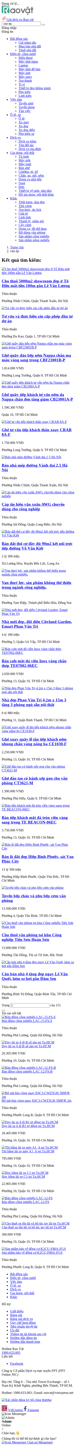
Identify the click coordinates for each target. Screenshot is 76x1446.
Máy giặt (24, 160)
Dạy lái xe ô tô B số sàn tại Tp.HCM (26, 1046)
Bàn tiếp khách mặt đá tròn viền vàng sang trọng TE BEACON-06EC (35, 819)
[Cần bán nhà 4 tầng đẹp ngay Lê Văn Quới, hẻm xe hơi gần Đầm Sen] (38, 966)
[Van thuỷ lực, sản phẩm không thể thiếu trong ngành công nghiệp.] (38, 574)
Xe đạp (23, 126)
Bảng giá (16, 1315)
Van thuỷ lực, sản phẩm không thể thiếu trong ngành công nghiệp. (36, 585)
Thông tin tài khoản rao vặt (28, 1334)
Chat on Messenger (39, 1442)
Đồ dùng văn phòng (32, 232)
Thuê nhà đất (27, 50)
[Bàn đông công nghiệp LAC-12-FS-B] (29, 1067)
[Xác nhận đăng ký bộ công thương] (27, 1400)
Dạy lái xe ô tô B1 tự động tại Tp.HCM (28, 1126)
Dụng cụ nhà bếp (30, 179)
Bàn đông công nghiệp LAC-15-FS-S (27, 1021)
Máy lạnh (25, 164)
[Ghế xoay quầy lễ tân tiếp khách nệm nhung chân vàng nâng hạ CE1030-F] (38, 731)
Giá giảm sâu (27, 42)
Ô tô (21, 118)
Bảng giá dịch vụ (21, 1319)
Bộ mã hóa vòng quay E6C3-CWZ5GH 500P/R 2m (36, 1100)
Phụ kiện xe (26, 134)
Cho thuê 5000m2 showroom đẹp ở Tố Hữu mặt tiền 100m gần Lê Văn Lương (36, 283)
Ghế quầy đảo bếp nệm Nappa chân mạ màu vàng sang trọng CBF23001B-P (36, 357)
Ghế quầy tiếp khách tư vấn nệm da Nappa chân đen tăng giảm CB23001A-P (37, 396)
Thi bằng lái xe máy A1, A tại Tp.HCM (28, 1151)
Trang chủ (17, 247)
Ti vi (22, 84)
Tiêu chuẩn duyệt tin (23, 1326)
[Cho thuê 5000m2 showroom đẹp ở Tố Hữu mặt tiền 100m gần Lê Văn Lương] (38, 273)
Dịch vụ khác (28, 141)
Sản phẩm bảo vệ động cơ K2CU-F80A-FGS (32, 1252)
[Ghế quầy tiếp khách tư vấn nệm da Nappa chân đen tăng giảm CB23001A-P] (38, 386)
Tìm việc (24, 111)
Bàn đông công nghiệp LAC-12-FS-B (27, 1071)
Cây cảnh (25, 225)
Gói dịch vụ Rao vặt (20, 19)
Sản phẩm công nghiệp (34, 236)
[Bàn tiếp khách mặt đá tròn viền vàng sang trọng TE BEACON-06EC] (38, 809)
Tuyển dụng (27, 107)
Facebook (16, 1363)
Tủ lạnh (24, 156)
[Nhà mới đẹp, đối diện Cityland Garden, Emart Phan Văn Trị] (38, 613)
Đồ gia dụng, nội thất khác (36, 194)
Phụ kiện (24, 92)
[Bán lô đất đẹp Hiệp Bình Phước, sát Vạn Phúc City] (38, 848)
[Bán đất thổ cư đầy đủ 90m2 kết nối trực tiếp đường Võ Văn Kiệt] (38, 535)
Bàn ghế (24, 168)
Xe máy (24, 122)
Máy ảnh (24, 73)
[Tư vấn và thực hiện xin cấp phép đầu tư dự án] (35, 308)
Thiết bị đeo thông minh (35, 88)
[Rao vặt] (18, 14)
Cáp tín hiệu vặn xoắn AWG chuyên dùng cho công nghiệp (33, 506)
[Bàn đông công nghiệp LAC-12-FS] (27, 1198)
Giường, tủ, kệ (28, 171)
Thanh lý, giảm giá (31, 221)
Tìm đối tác (26, 145)
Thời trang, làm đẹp (32, 202)
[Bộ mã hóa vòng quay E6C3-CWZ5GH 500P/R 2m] (38, 1097)
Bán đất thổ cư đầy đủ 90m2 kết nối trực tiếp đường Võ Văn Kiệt (37, 545)
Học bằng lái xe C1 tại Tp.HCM (23, 1176)
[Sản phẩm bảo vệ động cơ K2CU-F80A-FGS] (34, 1249)
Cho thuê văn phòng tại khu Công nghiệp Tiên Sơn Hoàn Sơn (32, 937)
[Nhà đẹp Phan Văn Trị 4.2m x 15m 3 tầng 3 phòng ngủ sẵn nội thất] (38, 692)
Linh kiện (25, 96)
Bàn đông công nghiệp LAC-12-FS (25, 1202)
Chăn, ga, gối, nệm (31, 175)
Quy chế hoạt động (23, 1322)
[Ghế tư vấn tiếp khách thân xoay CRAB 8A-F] (34, 422)
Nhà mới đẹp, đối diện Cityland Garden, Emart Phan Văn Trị (37, 624)
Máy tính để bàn (29, 69)
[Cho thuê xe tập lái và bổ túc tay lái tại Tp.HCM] (35, 1223)
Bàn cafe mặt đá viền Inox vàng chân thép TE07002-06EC (34, 663)
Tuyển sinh (26, 103)
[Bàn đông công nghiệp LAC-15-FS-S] (29, 1017)
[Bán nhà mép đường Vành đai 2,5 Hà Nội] (31, 457)
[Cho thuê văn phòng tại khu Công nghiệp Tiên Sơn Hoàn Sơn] (38, 926)
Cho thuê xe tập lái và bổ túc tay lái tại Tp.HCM (34, 1227)
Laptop (23, 65)
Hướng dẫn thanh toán (25, 1341)
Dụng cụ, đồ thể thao (33, 228)
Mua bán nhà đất (30, 46)
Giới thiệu (16, 1311)
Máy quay (25, 77)
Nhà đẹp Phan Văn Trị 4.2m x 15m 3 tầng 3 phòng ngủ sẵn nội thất (34, 702)
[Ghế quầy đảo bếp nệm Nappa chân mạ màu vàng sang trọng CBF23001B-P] (38, 347)
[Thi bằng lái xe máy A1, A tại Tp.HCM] (30, 1147)
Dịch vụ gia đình (30, 149)
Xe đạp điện (27, 130)
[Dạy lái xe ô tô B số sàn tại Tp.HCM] (28, 1042)
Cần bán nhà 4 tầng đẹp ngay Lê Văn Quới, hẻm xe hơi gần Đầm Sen (35, 976)
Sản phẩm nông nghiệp (34, 240)
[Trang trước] (3, 1010)
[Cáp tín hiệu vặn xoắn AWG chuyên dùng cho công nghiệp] (38, 496)
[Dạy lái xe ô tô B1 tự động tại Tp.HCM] (30, 1122)
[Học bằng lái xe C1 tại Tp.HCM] (25, 1173)
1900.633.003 (11, 1352)
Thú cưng (25, 206)
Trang (6, 1005)
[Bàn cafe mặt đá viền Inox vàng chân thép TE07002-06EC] (38, 653)
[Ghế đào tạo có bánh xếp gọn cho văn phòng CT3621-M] (38, 770)
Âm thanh (25, 80)
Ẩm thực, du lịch (30, 209)
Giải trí (23, 213)
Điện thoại (26, 58)
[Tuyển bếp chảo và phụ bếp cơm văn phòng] (33, 887)
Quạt (22, 183)
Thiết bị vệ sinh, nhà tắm (35, 190)
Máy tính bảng (28, 61)
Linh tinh (25, 217)
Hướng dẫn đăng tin (23, 1338)
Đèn (21, 187)
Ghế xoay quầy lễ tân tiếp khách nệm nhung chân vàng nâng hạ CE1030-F (34, 741)
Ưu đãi (14, 1330)
